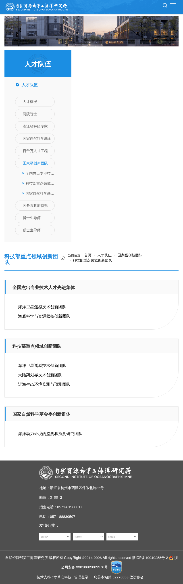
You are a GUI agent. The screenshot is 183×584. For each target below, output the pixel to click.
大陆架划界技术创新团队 (40, 374)
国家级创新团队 (129, 254)
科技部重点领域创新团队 (92, 260)
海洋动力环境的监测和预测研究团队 (50, 433)
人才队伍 (104, 254)
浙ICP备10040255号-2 (150, 557)
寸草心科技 (62, 577)
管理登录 (81, 577)
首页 (88, 254)
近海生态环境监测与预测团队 (44, 384)
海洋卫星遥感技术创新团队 (42, 306)
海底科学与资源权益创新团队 (44, 316)
